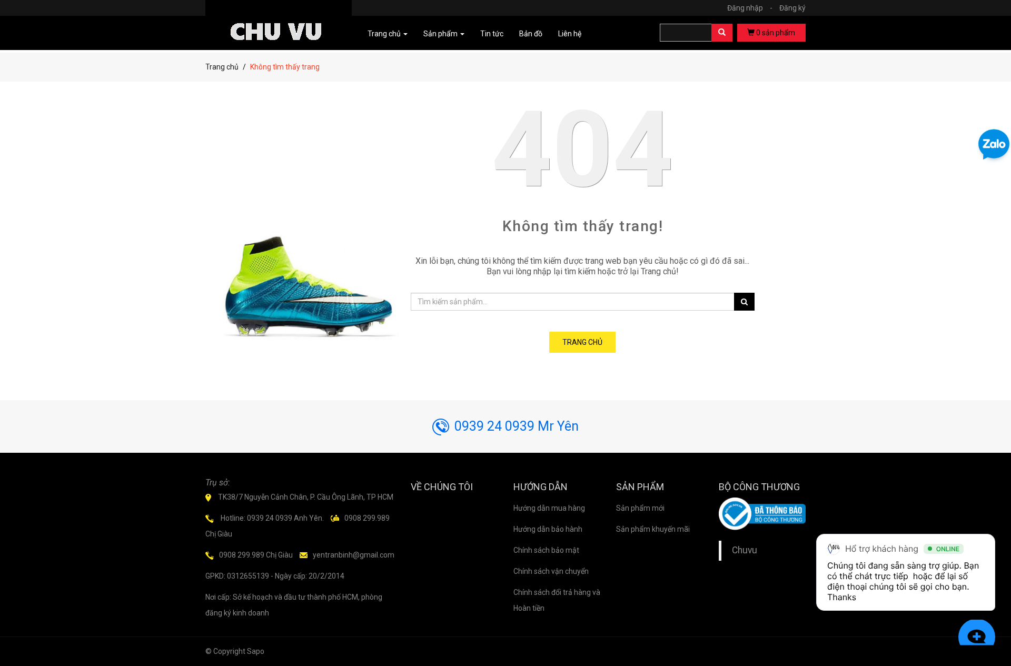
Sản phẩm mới (640, 508)
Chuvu (744, 550)
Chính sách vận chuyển (551, 571)
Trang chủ (222, 67)
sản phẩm (775, 32)
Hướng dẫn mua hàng (549, 508)
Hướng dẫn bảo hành (547, 529)
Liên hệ (569, 33)
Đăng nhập (749, 8)
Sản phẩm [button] (441, 33)
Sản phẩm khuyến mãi (653, 529)
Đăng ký (792, 8)
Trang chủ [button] (385, 33)
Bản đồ (530, 33)
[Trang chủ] (278, 17)
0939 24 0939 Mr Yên (516, 426)
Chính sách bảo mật (546, 550)
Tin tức (491, 33)
